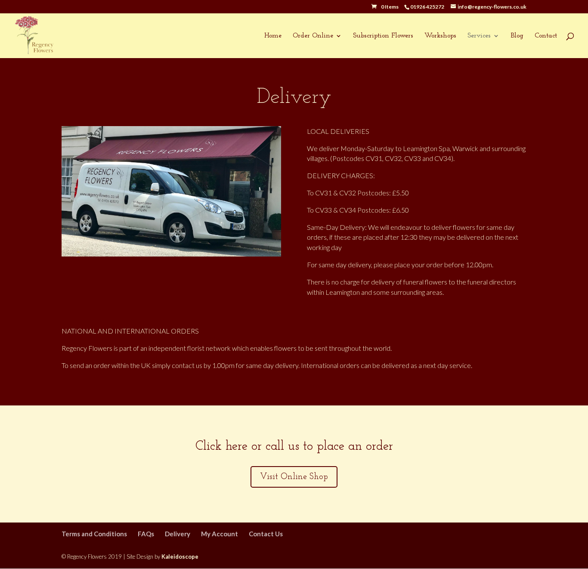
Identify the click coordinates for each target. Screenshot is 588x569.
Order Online (313, 36)
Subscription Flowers (383, 36)
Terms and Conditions (94, 534)
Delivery (177, 534)
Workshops (440, 36)
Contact (546, 36)
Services (479, 36)
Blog (517, 36)
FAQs (146, 534)
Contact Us (266, 534)
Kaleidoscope (179, 556)
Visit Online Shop (294, 477)
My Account (219, 534)
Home (273, 36)
